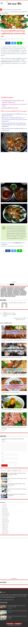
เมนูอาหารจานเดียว (23, 293)
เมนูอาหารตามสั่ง (4, 294)
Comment (3, 441)
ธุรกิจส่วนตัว (4, 511)
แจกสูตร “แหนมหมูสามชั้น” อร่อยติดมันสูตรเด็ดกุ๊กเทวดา (13, 340)
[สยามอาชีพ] (14, 3)
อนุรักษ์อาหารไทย (10, 289)
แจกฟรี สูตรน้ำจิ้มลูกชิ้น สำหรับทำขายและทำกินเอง (12, 409)
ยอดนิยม (9, 470)
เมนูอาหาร (6, 11)
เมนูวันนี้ (2, 293)
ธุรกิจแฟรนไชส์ (5, 515)
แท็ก (19, 470)
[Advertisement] (14, 81)
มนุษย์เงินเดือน (4, 521)
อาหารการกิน (21, 289)
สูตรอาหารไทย (3, 289)
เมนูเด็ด (2, 296)
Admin (3, 38)
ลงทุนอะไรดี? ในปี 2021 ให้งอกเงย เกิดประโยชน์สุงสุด (17, 610)
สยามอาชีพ (20, 246)
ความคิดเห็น (14, 470)
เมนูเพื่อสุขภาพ (7, 296)
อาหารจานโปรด (3, 290)
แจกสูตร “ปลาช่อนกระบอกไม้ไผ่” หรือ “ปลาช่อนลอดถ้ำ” (13, 374)
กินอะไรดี (4, 287)
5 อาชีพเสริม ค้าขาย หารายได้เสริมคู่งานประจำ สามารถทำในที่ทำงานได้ (9, 314)
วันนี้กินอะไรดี (17, 287)
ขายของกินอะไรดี (10, 287)
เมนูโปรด (13, 296)
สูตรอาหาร (23, 287)
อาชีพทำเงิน (4, 525)
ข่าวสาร (3, 507)
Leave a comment (21, 38)
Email (2, 456)
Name (2, 452)
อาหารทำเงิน (10, 290)
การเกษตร (4, 505)
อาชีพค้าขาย (4, 523)
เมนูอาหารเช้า (10, 294)
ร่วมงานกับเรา (10, 623)
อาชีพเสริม (4, 529)
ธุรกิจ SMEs (4, 509)
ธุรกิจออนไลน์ (4, 513)
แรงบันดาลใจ (4, 533)
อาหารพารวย (23, 290)
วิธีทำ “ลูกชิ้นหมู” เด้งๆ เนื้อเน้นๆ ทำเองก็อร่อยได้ (11, 357)
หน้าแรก (1, 11)
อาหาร (16, 289)
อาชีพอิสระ (4, 527)
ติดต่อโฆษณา (18, 623)
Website (2, 460)
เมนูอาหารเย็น (17, 294)
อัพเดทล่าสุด (3, 470)
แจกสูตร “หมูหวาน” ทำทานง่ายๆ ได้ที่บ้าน (10, 392)
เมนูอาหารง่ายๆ (15, 293)
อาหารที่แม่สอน (4, 244)
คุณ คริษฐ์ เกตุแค (17, 242)
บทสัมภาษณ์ (4, 519)
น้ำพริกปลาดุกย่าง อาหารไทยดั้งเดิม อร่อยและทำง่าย (19, 318)
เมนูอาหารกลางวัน (9, 293)
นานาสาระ (4, 517)
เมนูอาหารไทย (23, 294)
